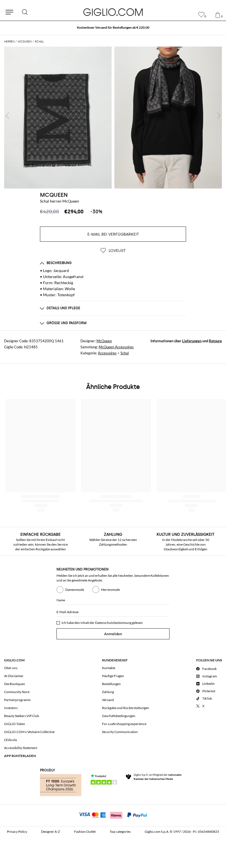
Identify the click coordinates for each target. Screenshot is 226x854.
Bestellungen (111, 684)
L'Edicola (10, 740)
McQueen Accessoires (116, 347)
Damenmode (74, 590)
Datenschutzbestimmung (113, 623)
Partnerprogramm (17, 700)
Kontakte (108, 668)
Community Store (16, 692)
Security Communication (120, 732)
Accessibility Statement (20, 748)
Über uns (10, 668)
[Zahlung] (113, 814)
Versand (108, 700)
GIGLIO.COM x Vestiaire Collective (29, 732)
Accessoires (107, 353)
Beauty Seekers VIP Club (21, 716)
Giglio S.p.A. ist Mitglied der (158, 776)
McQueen (54, 195)
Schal (124, 353)
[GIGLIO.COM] (113, 12)
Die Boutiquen (14, 684)
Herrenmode (110, 590)
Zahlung (108, 692)
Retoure (215, 341)
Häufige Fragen (113, 676)
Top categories (120, 831)
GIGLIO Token (14, 724)
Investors (11, 708)
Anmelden (113, 634)
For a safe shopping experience (124, 724)
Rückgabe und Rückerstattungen (125, 708)
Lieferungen (191, 341)
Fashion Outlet (85, 831)
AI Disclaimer (13, 676)
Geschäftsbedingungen (118, 716)
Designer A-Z (50, 831)
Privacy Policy (17, 831)
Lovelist (116, 250)
